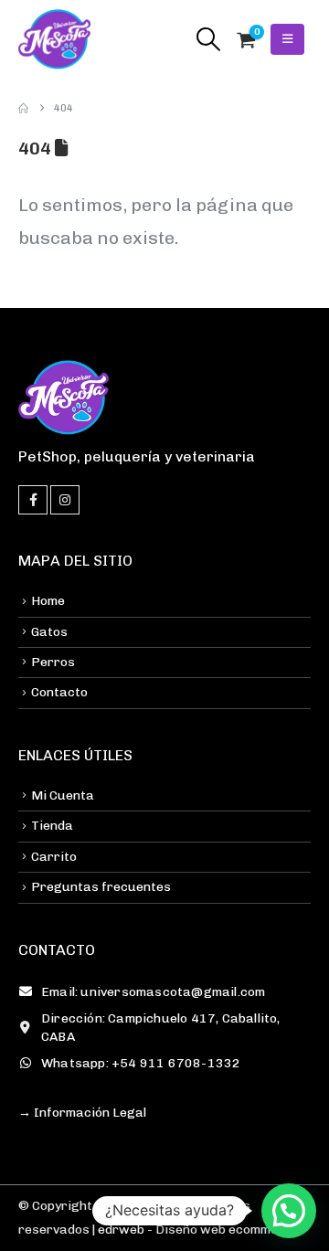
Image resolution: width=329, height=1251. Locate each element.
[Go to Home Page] (23, 108)
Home (48, 601)
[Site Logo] (54, 39)
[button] (208, 39)
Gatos (49, 632)
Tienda (52, 825)
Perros (53, 662)
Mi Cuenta (62, 795)
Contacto (59, 692)
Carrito (54, 856)
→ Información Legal (82, 1112)
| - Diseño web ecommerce (194, 1229)
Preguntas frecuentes (101, 887)
